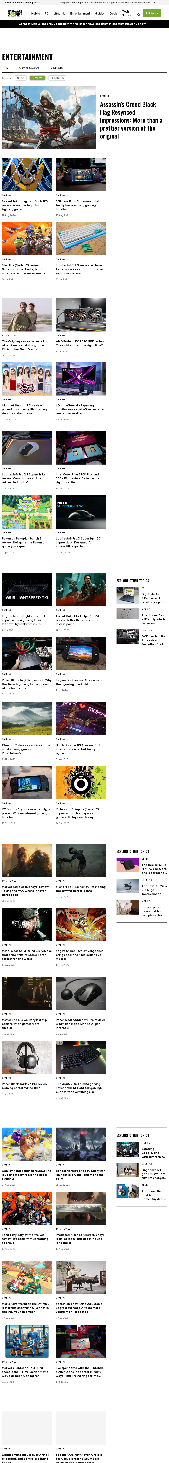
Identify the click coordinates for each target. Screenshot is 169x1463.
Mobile (35, 13)
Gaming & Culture (29, 67)
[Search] (138, 15)
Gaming (104, 96)
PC (47, 13)
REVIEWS (37, 78)
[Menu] (27, 15)
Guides (100, 13)
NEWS (21, 78)
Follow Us (152, 13)
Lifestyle (59, 13)
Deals (114, 13)
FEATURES (57, 78)
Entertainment (80, 13)
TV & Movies (56, 67)
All (7, 67)
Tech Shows (126, 13)
